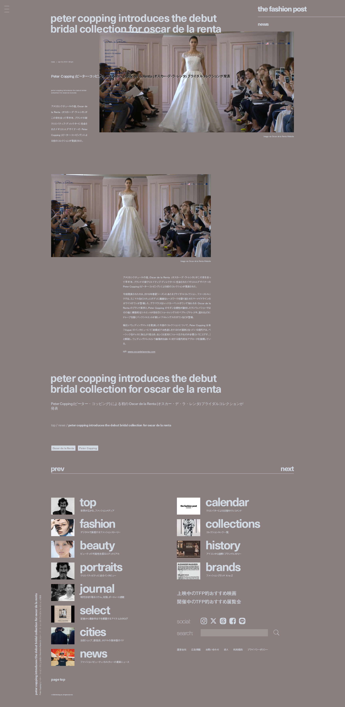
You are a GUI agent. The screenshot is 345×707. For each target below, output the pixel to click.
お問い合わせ (212, 649)
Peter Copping (88, 448)
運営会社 (181, 649)
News (263, 23)
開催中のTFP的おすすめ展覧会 (209, 601)
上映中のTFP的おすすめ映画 (206, 593)
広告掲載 (196, 649)
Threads (223, 621)
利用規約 (238, 649)
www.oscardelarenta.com (141, 351)
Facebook (232, 621)
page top (58, 679)
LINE (242, 621)
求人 (226, 649)
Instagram (204, 621)
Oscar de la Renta (63, 448)
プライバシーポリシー (258, 649)
